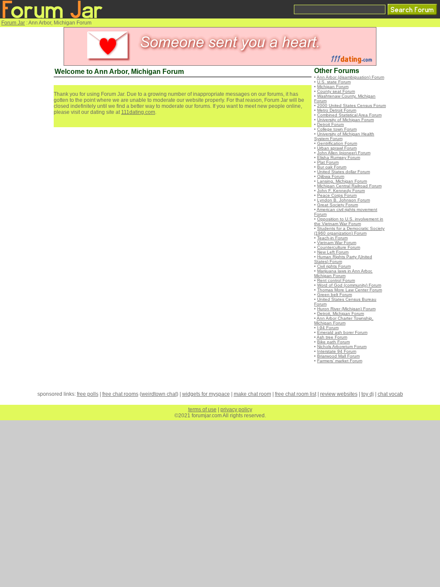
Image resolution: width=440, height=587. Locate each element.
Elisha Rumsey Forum (338, 157)
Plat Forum (328, 162)
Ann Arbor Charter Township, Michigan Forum (343, 320)
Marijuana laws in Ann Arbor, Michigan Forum (343, 273)
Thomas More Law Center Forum (349, 289)
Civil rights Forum (334, 266)
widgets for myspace (206, 394)
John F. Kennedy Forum (341, 190)
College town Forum (337, 129)
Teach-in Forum (332, 237)
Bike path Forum (333, 341)
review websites (339, 394)
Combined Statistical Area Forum (349, 115)
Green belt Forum (334, 294)
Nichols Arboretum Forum (342, 346)
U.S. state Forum (334, 81)
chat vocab (390, 394)
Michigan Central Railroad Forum (349, 185)
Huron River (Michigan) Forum (346, 308)
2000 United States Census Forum (351, 105)
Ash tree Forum (332, 337)
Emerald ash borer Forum (342, 332)
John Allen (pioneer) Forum (343, 152)
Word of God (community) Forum (349, 285)
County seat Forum (336, 91)
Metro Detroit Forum (336, 110)
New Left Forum (332, 252)
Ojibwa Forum (330, 176)
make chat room (252, 394)
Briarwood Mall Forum (338, 356)
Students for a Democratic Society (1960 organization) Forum (349, 230)
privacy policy (236, 410)
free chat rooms (120, 394)
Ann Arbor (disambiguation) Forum (350, 77)
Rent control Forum (336, 280)
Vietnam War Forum (336, 242)
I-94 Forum (328, 327)
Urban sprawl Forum (337, 148)
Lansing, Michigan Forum (342, 181)
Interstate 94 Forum (336, 351)
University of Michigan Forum (345, 119)
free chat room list (295, 394)
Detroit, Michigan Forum (340, 313)
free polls (87, 394)
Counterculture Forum (338, 247)
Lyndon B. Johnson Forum (343, 200)
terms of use (202, 410)
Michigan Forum (332, 86)
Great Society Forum (337, 204)
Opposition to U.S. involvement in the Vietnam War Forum (348, 221)
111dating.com (138, 112)
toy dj (367, 394)
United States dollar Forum (343, 171)
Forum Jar (13, 23)
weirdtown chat (159, 394)
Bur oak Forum (331, 167)
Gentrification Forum (337, 143)
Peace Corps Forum (337, 195)
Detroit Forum (330, 124)
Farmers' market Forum (339, 360)
